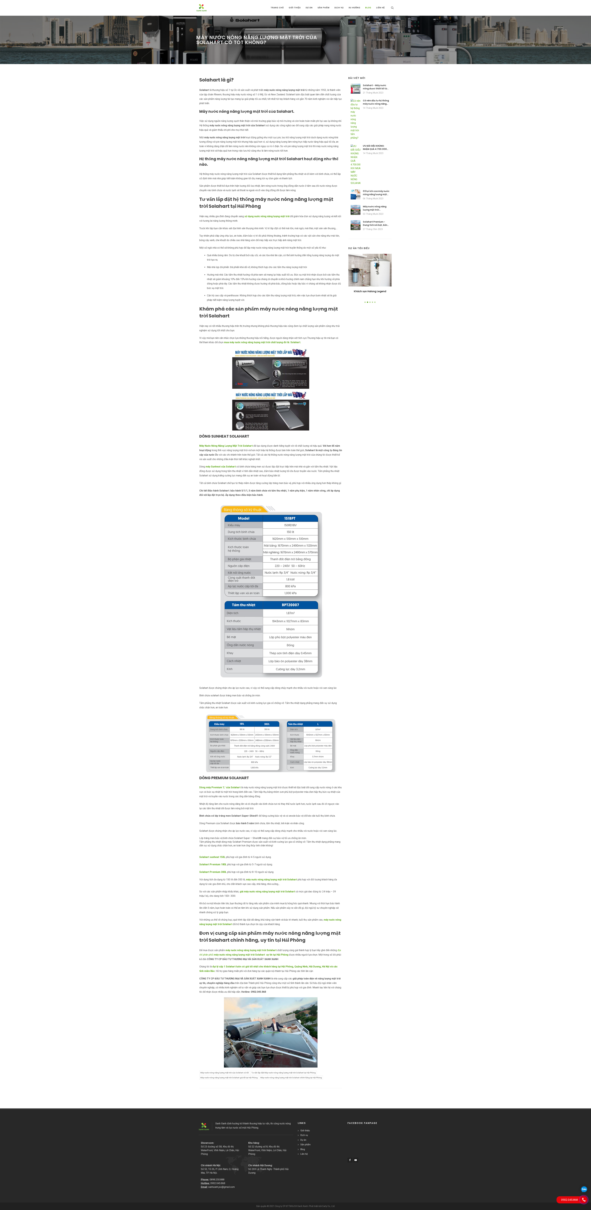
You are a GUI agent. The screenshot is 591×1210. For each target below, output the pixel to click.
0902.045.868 (217, 1183)
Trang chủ (277, 7)
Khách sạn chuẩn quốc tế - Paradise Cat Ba (369, 293)
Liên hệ (304, 1154)
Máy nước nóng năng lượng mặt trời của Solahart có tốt (224, 1073)
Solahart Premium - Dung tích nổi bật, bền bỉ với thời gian (375, 225)
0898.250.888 (217, 1179)
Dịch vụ (304, 1135)
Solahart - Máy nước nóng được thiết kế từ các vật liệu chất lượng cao (375, 90)
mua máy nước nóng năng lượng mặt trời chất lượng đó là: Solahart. (262, 342)
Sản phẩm (305, 1144)
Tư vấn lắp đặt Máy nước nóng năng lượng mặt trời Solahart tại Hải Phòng (283, 1073)
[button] (365, 302)
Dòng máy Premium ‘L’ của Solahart (220, 787)
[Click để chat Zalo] (584, 1189)
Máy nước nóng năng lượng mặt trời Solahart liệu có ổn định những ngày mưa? (376, 211)
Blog (392, 40)
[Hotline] (583, 1199)
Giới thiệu (305, 1130)
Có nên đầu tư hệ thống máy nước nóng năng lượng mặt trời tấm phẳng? (376, 105)
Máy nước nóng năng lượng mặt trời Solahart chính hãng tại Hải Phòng (291, 1077)
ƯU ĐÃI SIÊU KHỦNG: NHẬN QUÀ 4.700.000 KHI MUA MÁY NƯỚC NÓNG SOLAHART (375, 150)
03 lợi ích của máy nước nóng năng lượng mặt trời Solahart (376, 194)
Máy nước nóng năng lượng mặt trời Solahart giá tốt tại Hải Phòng (229, 1077)
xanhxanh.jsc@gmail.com (221, 1187)
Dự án (303, 1140)
